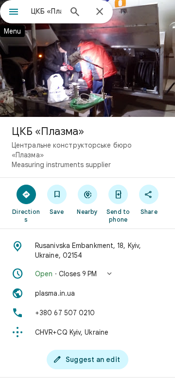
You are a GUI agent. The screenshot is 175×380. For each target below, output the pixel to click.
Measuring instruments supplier (61, 164)
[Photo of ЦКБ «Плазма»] (87, 58)
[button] (87, 274)
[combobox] (46, 11)
